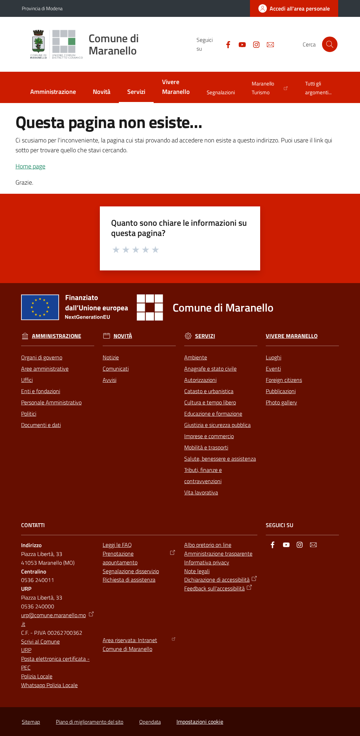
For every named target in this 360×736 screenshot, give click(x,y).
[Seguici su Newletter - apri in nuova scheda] (268, 44)
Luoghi (273, 357)
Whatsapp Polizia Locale (49, 685)
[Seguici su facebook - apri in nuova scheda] (225, 44)
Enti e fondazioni (40, 391)
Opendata (150, 722)
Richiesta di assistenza (129, 579)
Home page (30, 166)
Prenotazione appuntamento (120, 558)
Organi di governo (41, 357)
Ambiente (195, 357)
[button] (329, 44)
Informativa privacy (206, 562)
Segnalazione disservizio (131, 571)
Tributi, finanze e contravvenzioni (203, 475)
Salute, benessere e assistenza (220, 458)
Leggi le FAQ (117, 544)
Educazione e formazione (213, 413)
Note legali (197, 571)
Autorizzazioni (200, 380)
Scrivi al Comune (40, 641)
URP (26, 650)
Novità (123, 336)
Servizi (205, 336)
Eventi (273, 368)
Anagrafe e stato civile (210, 368)
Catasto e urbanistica (208, 391)
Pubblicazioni (281, 391)
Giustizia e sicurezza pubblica (217, 425)
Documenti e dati (41, 425)
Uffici (27, 380)
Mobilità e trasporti (206, 447)
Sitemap (31, 722)
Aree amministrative (45, 368)
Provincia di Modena (42, 8)
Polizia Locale (36, 676)
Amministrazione (56, 336)
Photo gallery (281, 402)
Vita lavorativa (201, 492)
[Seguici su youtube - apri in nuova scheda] (239, 44)
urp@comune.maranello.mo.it (53, 619)
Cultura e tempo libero (210, 402)
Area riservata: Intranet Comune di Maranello (130, 644)
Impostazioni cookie (199, 721)
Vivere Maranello (291, 336)
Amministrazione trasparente (218, 553)
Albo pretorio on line (207, 544)
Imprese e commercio (209, 436)
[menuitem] (53, 92)
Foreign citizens (284, 380)
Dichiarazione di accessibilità (217, 579)
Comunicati (116, 368)
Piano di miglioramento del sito (89, 722)
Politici (28, 413)
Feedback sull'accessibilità (214, 588)
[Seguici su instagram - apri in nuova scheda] (253, 44)
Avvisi (109, 380)
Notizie (111, 357)
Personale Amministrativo (51, 402)
